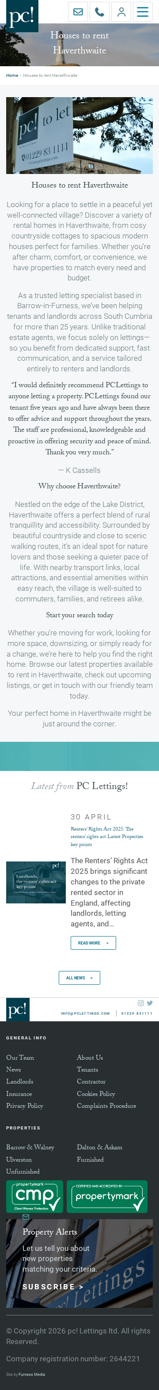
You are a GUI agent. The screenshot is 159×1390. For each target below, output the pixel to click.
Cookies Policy (96, 1094)
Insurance (19, 1094)
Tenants (87, 1070)
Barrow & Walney (30, 1148)
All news (75, 977)
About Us (90, 1058)
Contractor (91, 1082)
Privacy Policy (24, 1106)
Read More (89, 942)
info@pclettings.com (87, 5)
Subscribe (49, 1286)
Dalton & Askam (99, 1148)
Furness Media (32, 1374)
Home (12, 75)
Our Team (20, 1058)
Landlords (19, 1082)
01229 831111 (109, 5)
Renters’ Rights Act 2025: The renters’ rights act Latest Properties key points (107, 837)
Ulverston (19, 1160)
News (13, 1070)
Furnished (90, 1160)
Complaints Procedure (106, 1106)
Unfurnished (23, 1172)
